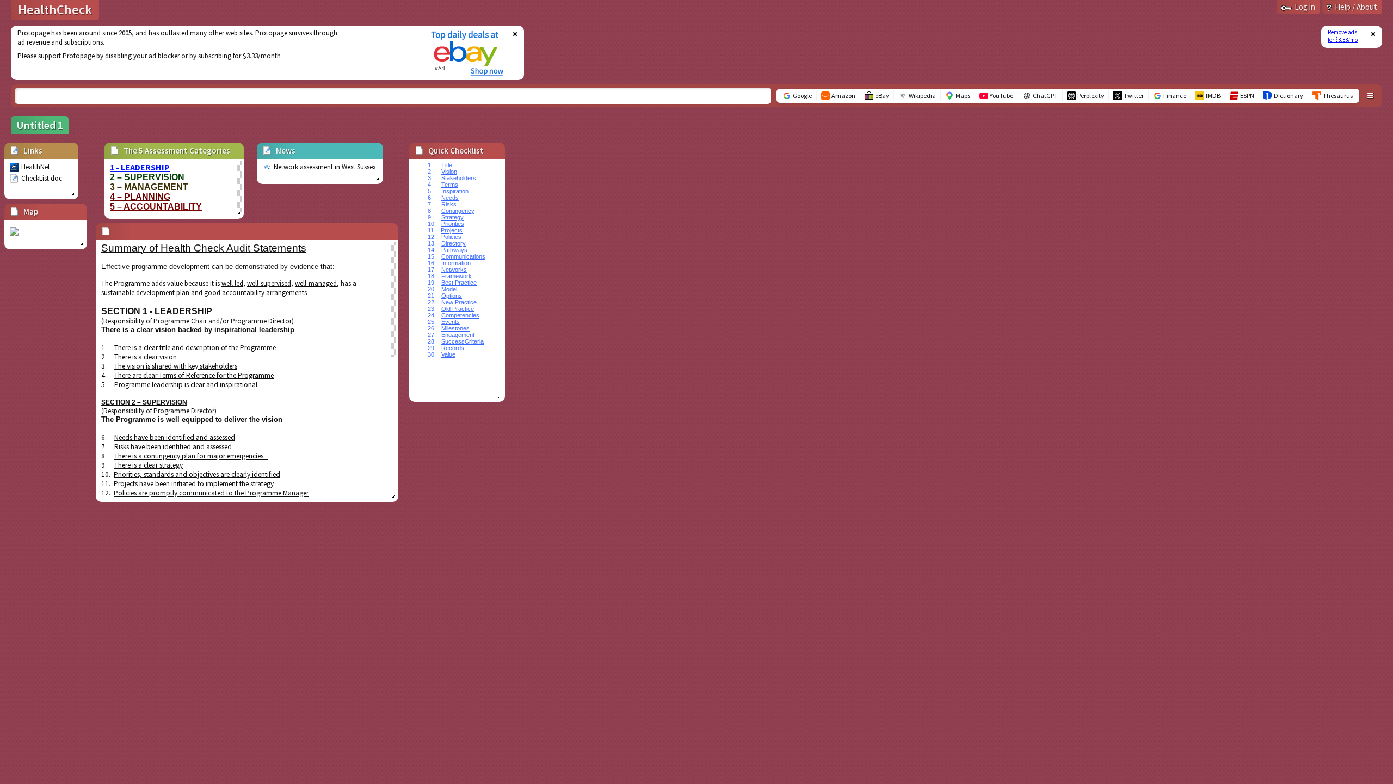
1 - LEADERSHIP (140, 167)
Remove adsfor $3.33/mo (1343, 36)
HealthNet (35, 166)
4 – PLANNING (140, 196)
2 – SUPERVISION (147, 177)
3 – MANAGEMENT (149, 187)
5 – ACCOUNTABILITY (156, 206)
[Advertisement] (214, 52)
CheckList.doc (41, 178)
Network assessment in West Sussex (325, 166)
